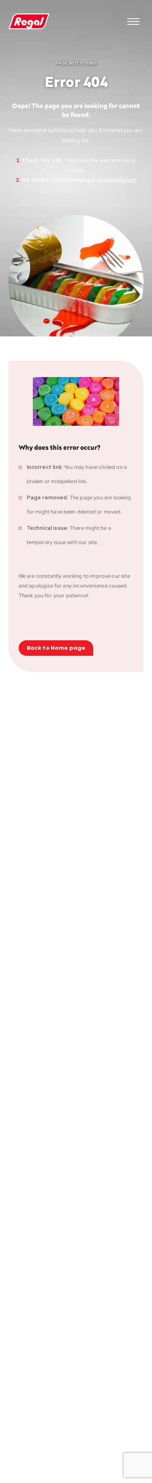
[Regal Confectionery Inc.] (29, 21)
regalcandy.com (116, 179)
